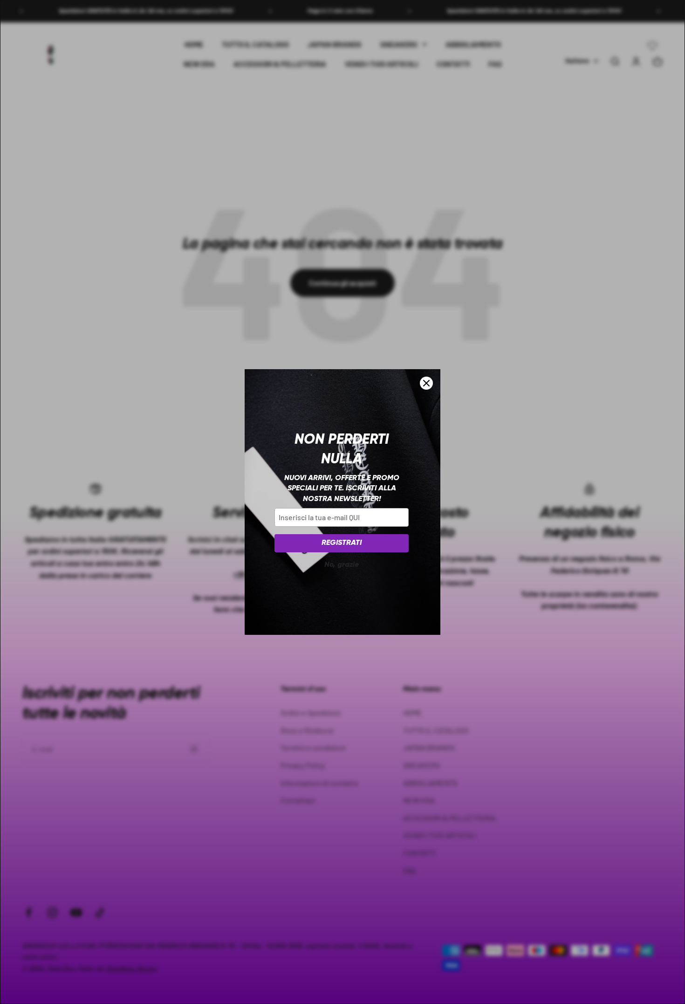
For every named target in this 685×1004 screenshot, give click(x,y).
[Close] (426, 383)
